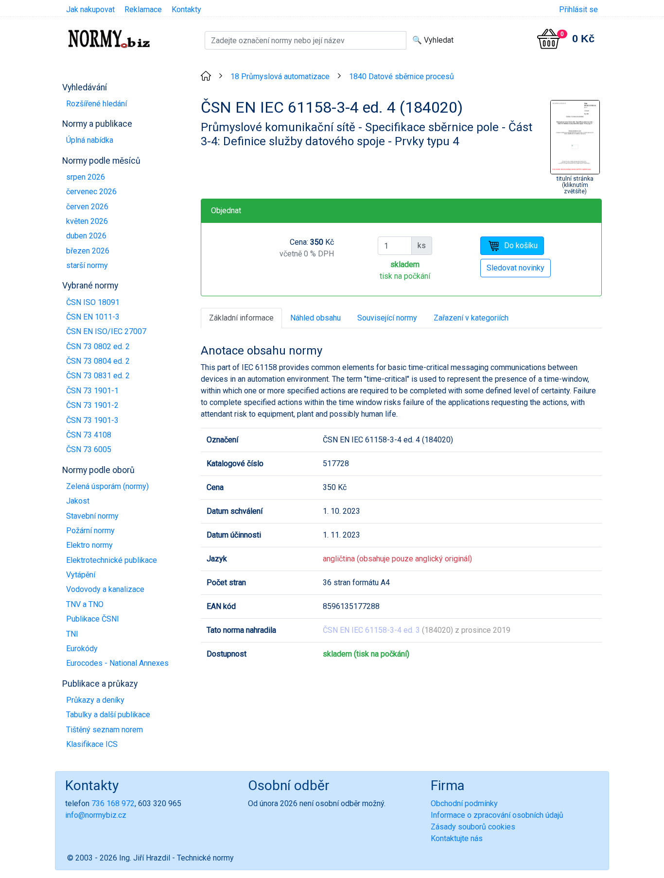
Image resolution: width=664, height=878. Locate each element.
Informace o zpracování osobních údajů (497, 815)
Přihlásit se (578, 9)
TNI (72, 634)
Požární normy (90, 530)
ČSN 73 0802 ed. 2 (98, 346)
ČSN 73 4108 (88, 434)
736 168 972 (113, 803)
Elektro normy (89, 545)
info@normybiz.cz (95, 815)
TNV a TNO (85, 604)
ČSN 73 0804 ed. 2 (98, 361)
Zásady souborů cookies (473, 826)
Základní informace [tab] (241, 317)
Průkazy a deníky (95, 700)
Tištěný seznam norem (104, 729)
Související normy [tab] (387, 317)
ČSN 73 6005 (88, 449)
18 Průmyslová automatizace (280, 76)
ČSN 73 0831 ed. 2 (98, 375)
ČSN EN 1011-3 (93, 316)
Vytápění (80, 574)
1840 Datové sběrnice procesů (401, 76)
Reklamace (143, 9)
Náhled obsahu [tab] (315, 317)
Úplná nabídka (89, 140)
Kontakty (186, 9)
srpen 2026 (85, 177)
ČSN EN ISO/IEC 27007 (106, 331)
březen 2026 (87, 250)
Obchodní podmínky (464, 803)
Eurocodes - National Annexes (117, 663)
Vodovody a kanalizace (105, 589)
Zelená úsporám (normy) (107, 486)
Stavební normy (92, 516)
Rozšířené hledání (96, 103)
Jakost (77, 501)
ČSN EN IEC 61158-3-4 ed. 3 (371, 630)
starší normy (87, 265)
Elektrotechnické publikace (111, 560)
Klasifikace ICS (92, 744)
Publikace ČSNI (92, 619)
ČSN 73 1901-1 (92, 390)
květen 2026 (87, 221)
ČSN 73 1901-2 (92, 405)
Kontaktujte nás (457, 838)
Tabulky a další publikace (108, 714)
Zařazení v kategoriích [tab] (471, 317)
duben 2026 (86, 235)
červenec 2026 (91, 191)
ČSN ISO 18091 (93, 302)
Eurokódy (82, 648)
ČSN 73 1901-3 (92, 420)
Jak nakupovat (90, 9)
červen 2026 (87, 206)
